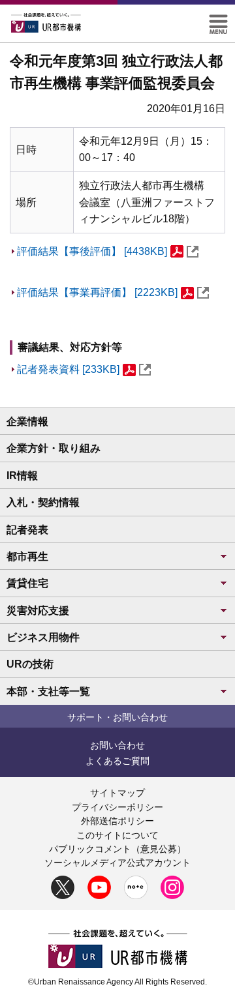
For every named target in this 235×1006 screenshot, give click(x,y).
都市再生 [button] (27, 556)
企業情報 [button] (27, 421)
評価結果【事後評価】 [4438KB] (92, 251)
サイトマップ (117, 793)
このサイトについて (117, 835)
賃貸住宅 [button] (27, 583)
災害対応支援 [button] (38, 610)
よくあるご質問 (117, 761)
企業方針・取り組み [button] (54, 448)
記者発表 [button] (27, 529)
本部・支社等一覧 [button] (48, 691)
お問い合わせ (117, 745)
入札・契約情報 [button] (43, 502)
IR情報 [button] (22, 475)
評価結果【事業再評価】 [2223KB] (97, 292)
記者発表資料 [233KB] (68, 369)
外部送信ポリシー (117, 821)
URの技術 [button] (30, 664)
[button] (218, 19)
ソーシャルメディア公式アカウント (117, 862)
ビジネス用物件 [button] (43, 637)
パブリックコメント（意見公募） (117, 849)
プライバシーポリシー (117, 807)
